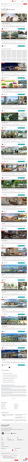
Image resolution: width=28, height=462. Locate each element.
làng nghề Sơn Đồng (15, 394)
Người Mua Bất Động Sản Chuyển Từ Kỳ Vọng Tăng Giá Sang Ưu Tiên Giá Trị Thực (21, 415)
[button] (25, 6)
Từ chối (12, 460)
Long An (3, 407)
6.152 (17, 367)
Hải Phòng (16, 407)
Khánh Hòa (3, 406)
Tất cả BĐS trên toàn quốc (5, 8)
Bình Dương (16, 405)
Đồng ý (16, 460)
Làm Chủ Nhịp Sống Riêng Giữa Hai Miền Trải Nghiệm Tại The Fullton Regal (20, 417)
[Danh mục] (1, 1)
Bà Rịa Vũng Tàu (4, 408)
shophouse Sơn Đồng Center (7, 385)
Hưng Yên (16, 408)
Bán (1, 8)
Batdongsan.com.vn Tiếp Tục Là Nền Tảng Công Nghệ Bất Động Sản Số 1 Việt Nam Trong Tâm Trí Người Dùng (7, 415)
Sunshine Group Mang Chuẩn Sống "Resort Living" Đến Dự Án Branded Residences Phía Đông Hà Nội (8, 420)
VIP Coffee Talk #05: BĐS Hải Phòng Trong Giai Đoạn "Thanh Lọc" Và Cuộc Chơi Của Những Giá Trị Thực (21, 420)
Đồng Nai (16, 406)
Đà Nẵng (3, 405)
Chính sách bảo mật (10, 455)
